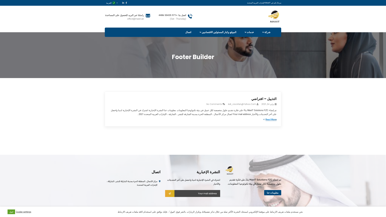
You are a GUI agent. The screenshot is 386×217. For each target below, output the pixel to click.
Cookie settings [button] (23, 212)
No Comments (214, 104)
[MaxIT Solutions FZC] (274, 16)
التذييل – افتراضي (264, 98)
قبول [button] (11, 212)
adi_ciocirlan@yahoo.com (242, 104)
